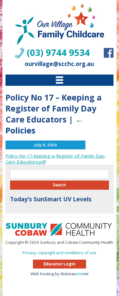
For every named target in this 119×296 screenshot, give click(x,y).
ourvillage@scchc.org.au (59, 64)
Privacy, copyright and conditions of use (59, 252)
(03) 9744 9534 (58, 52)
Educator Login (59, 264)
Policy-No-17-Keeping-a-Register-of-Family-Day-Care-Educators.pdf (55, 159)
